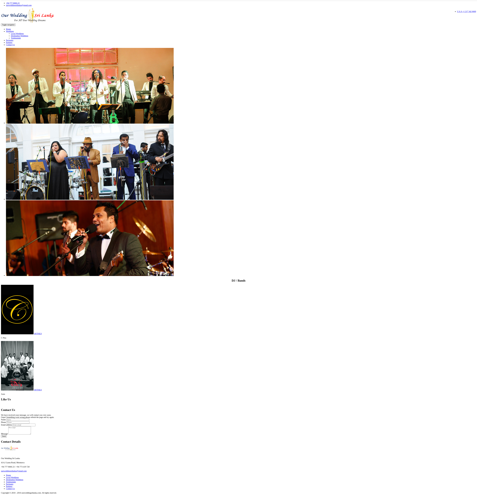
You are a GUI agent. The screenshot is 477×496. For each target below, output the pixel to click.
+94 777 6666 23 (13, 3)
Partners (9, 42)
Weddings (10, 31)
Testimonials (16, 38)
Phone (3, 422)
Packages (9, 40)
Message (4, 434)
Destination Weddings (19, 36)
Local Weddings (17, 34)
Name (3, 420)
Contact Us (10, 45)
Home (8, 29)
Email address (6, 425)
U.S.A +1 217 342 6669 (466, 11)
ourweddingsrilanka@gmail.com (19, 5)
